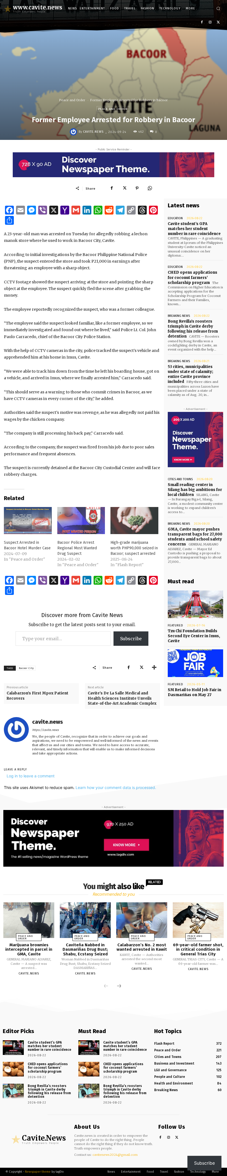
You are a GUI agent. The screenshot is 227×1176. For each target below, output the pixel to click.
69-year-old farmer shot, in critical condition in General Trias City (198, 949)
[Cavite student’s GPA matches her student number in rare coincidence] (13, 1047)
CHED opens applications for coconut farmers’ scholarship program (192, 277)
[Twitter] (218, 22)
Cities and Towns (180, 479)
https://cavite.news (45, 730)
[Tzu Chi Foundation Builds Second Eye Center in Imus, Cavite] (195, 604)
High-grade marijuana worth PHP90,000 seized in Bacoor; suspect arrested (134, 548)
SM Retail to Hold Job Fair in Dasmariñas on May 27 (194, 692)
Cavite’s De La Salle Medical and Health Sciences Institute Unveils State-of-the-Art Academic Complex (122, 698)
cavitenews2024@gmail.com (115, 1155)
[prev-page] (106, 986)
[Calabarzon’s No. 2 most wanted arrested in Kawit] (141, 920)
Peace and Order (72, 100)
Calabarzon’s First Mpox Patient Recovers (37, 696)
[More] (154, 667)
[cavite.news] (74, 131)
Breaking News (179, 315)
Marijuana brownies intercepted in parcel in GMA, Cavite (28, 949)
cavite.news (93, 131)
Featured (175, 625)
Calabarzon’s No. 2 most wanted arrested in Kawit (142, 947)
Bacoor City (26, 668)
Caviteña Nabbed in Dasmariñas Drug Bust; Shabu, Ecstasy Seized (85, 949)
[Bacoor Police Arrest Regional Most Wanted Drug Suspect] (81, 520)
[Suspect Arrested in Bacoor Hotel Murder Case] (28, 520)
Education (175, 218)
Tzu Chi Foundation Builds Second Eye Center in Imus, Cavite (194, 636)
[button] (218, 8)
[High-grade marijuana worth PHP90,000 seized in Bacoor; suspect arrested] (134, 520)
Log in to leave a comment (31, 775)
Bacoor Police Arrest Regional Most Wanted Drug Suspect (77, 548)
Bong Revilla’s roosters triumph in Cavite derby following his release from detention (193, 329)
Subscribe (131, 638)
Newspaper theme (38, 1172)
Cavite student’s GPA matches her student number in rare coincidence (194, 228)
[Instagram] (210, 22)
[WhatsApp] (149, 188)
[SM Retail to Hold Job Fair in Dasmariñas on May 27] (195, 663)
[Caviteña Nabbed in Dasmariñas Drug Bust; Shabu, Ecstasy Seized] (85, 920)
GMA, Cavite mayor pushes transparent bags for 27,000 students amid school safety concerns (195, 537)
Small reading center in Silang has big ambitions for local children (195, 489)
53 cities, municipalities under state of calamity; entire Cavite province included (190, 374)
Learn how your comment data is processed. (116, 787)
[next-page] (119, 986)
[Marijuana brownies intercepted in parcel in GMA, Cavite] (28, 920)
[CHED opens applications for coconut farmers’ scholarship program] (13, 1069)
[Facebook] (202, 22)
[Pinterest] (137, 188)
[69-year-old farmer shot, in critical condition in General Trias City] (198, 920)
